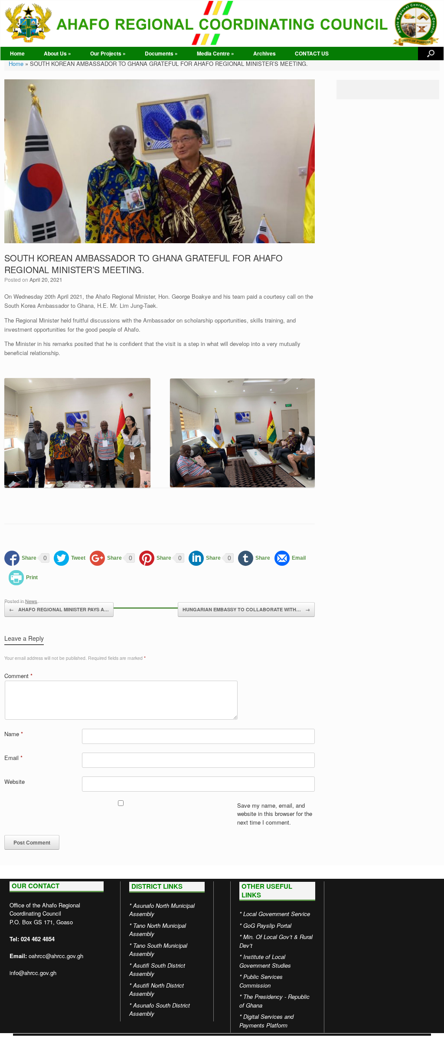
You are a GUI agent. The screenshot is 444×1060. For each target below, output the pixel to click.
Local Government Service (276, 914)
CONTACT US (312, 53)
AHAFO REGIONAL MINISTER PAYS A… (59, 609)
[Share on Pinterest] (155, 558)
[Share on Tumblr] (254, 558)
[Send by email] (290, 558)
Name (13, 734)
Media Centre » (215, 53)
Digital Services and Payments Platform (266, 1020)
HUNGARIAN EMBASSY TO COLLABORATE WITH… (246, 609)
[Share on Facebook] (20, 558)
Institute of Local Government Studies (265, 960)
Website (14, 781)
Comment (18, 676)
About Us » (57, 53)
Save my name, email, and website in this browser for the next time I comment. (274, 813)
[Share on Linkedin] (205, 558)
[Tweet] (69, 558)
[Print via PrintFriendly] (23, 577)
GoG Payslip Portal (267, 925)
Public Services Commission (261, 980)
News (31, 600)
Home (17, 53)
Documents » (161, 53)
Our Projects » (108, 53)
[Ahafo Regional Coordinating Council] (222, 23)
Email (13, 757)
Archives (264, 53)
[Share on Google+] (106, 558)
